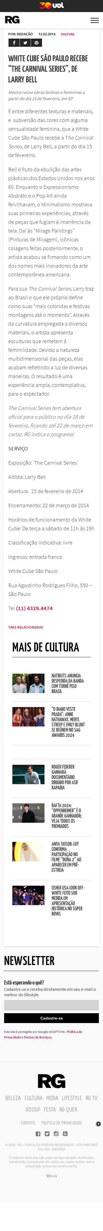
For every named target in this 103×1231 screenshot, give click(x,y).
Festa (50, 1110)
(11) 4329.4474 (34, 608)
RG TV (92, 1098)
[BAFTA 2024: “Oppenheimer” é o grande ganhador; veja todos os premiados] (28, 821)
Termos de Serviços (38, 1037)
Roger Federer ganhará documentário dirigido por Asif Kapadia (65, 777)
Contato (28, 1123)
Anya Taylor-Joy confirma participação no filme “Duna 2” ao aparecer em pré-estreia (66, 857)
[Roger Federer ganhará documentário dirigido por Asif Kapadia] (28, 783)
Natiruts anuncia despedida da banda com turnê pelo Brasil (68, 684)
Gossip (33, 1110)
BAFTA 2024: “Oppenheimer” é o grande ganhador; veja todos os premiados (67, 816)
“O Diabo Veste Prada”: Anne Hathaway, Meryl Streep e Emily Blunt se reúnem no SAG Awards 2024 (68, 722)
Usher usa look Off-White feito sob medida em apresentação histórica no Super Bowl (68, 901)
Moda (52, 1098)
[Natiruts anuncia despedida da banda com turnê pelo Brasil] (28, 691)
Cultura (67, 34)
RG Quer (68, 1110)
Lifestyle (72, 1098)
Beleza (13, 1098)
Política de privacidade (61, 1123)
